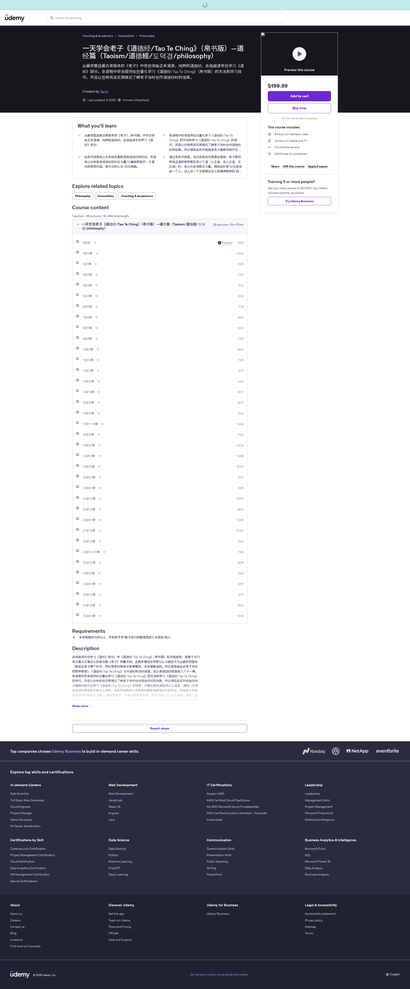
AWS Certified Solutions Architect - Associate (237, 813)
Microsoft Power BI (318, 861)
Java (111, 820)
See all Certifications (23, 881)
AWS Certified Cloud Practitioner (228, 800)
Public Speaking (217, 861)
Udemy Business (66, 751)
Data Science (117, 849)
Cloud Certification (22, 861)
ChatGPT (114, 868)
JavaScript (115, 800)
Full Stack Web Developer (27, 800)
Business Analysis (317, 874)
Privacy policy (314, 920)
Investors (16, 940)
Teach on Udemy (119, 920)
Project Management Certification (32, 855)
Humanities (126, 36)
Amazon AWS (215, 794)
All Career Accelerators (25, 826)
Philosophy (147, 36)
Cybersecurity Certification (28, 849)
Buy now (299, 108)
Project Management (319, 807)
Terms (309, 933)
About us (16, 914)
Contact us (17, 927)
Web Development (120, 794)
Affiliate (113, 933)
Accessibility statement (320, 914)
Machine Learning (120, 861)
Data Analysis (314, 868)
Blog (13, 933)
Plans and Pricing (119, 927)
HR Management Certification (30, 874)
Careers (15, 920)
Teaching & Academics (97, 36)
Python (113, 855)
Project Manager (21, 813)
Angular (113, 813)
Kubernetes (215, 820)
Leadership (312, 794)
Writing (211, 868)
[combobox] (167, 18)
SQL (308, 855)
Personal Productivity (319, 813)
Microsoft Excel (315, 849)
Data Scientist (19, 794)
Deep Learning (118, 874)
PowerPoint (214, 874)
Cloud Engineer (20, 807)
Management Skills (317, 800)
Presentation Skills (219, 855)
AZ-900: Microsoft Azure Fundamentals (233, 807)
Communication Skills (221, 849)
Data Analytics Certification (28, 868)
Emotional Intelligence (319, 820)
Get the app (116, 914)
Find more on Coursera (25, 946)
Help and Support (120, 940)
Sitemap (310, 927)
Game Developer (21, 820)
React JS (114, 807)
